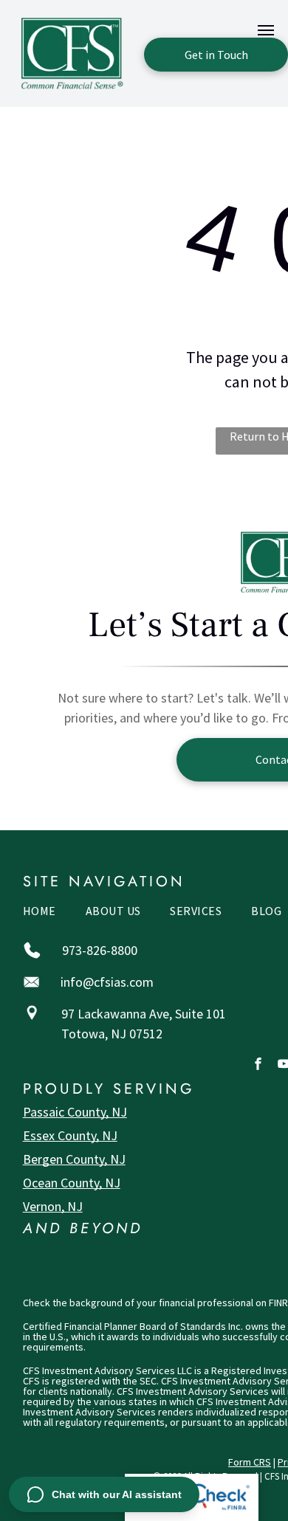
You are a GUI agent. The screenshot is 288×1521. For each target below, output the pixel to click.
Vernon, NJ (53, 1206)
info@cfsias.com (107, 981)
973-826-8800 (99, 950)
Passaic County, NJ (75, 1111)
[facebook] (258, 1066)
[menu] (266, 30)
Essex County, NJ (70, 1135)
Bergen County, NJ (74, 1159)
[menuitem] (39, 914)
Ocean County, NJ (71, 1182)
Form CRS (249, 1462)
